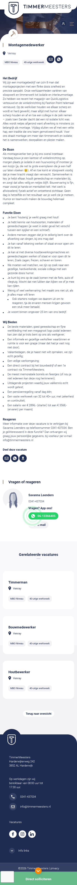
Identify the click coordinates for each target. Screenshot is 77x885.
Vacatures (15, 822)
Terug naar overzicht (38, 713)
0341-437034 (36, 501)
